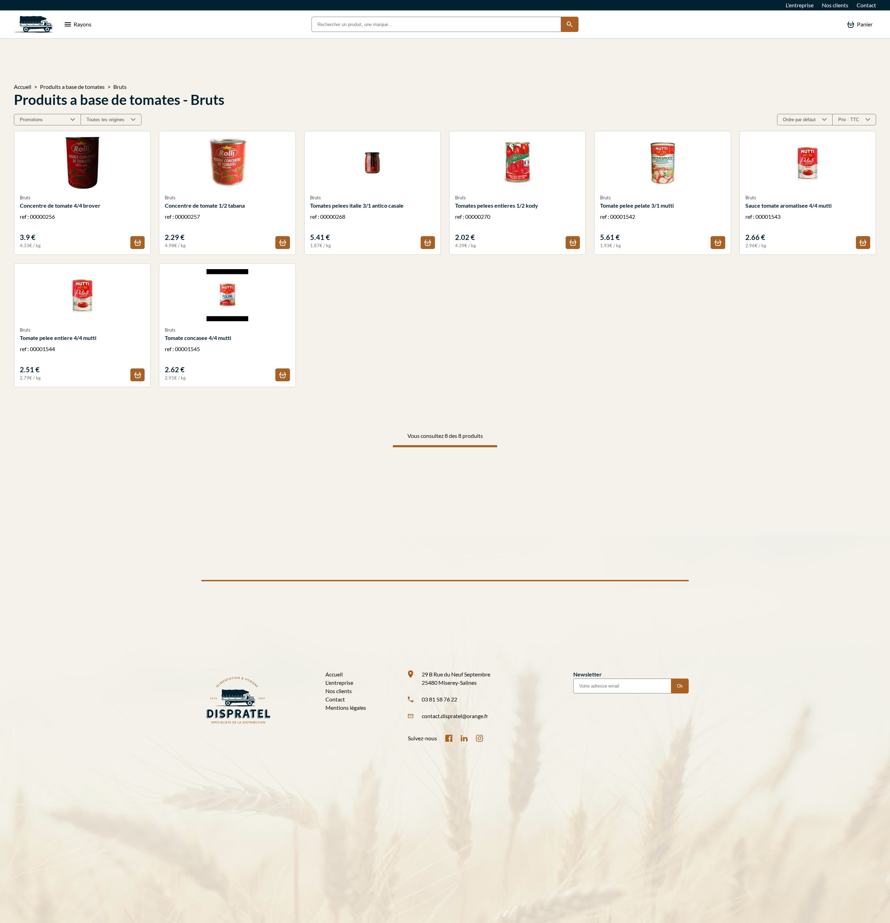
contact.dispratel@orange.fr (455, 716)
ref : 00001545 (198, 354)
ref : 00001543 (788, 221)
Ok (680, 686)
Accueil (22, 86)
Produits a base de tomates (72, 86)
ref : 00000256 (60, 221)
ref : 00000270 (496, 221)
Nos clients (835, 5)
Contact (866, 5)
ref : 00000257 (205, 221)
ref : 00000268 (357, 221)
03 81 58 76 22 (439, 699)
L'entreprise (800, 5)
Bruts (120, 86)
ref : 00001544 (58, 354)
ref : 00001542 (637, 221)
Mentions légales (345, 707)
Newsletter (587, 674)
